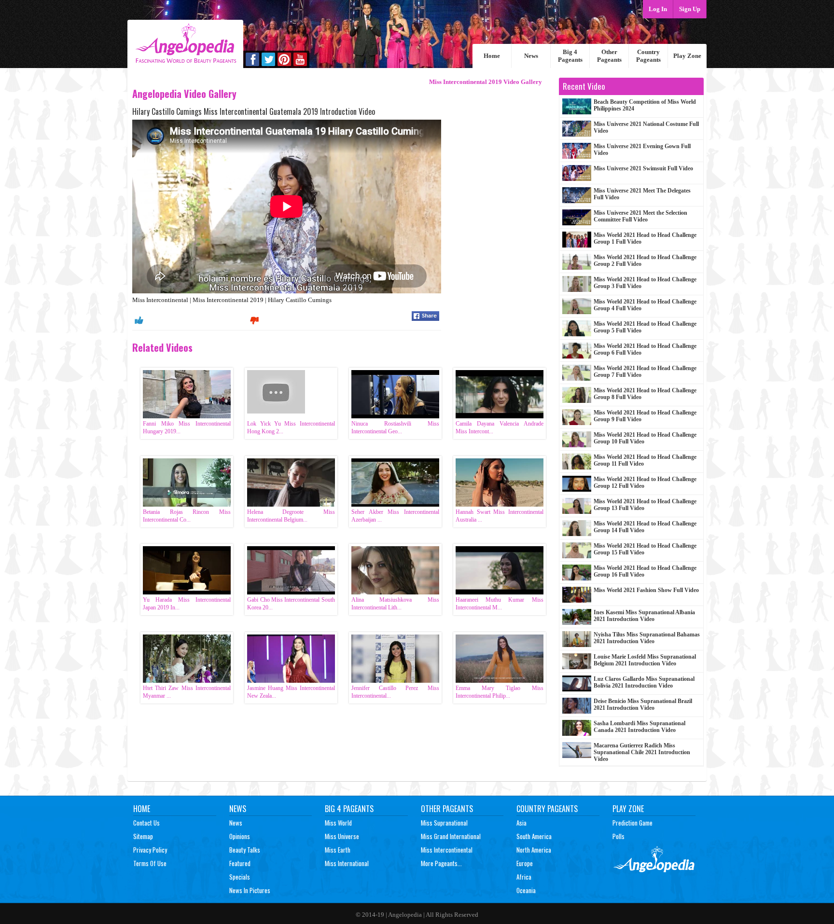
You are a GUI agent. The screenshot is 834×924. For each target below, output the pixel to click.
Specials (239, 877)
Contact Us (146, 822)
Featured (239, 863)
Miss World (338, 822)
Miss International (347, 863)
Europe (524, 863)
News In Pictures (249, 890)
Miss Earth (337, 850)
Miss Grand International (451, 836)
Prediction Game (632, 822)
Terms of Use (150, 863)
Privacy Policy (150, 850)
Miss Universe (342, 836)
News (531, 55)
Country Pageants (648, 55)
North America (533, 850)
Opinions (239, 836)
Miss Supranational (444, 822)
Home (492, 55)
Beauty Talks (244, 850)
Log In (658, 9)
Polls (618, 836)
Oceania (526, 890)
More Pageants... (441, 863)
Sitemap (143, 836)
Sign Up (689, 9)
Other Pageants (609, 55)
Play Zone (687, 55)
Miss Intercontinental (447, 850)
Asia (521, 822)
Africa (523, 877)
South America (534, 836)
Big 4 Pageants (570, 55)
